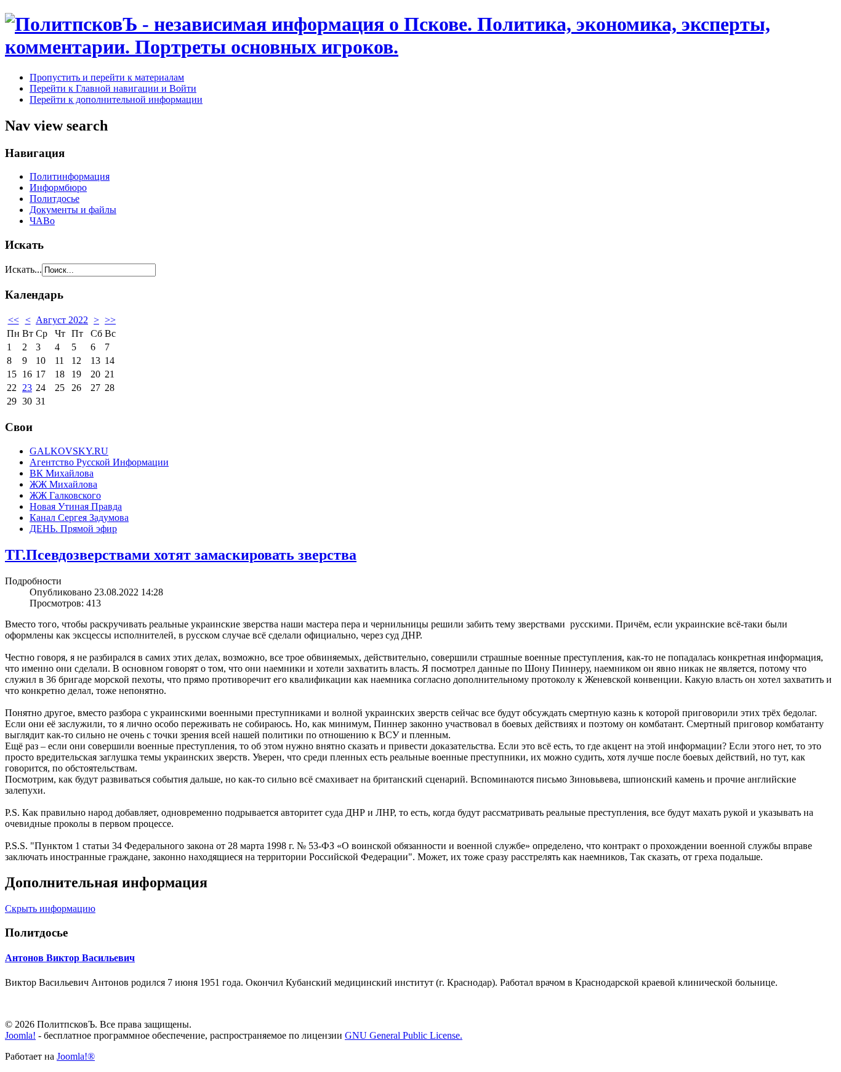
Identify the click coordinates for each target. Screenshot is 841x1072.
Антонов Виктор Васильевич (70, 958)
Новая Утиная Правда (76, 506)
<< (13, 320)
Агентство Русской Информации (99, 462)
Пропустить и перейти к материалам (107, 77)
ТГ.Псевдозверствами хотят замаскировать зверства (180, 555)
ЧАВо (42, 221)
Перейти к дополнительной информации (116, 99)
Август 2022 (62, 320)
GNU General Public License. (403, 1035)
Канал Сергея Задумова (79, 517)
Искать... (23, 269)
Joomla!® (76, 1056)
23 (27, 387)
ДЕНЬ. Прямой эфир (73, 528)
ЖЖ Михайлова (63, 484)
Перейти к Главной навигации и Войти (113, 88)
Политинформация (70, 176)
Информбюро (58, 187)
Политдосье (54, 198)
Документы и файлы (73, 209)
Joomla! (20, 1035)
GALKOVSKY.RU (69, 451)
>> (110, 320)
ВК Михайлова (62, 473)
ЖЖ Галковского (65, 495)
